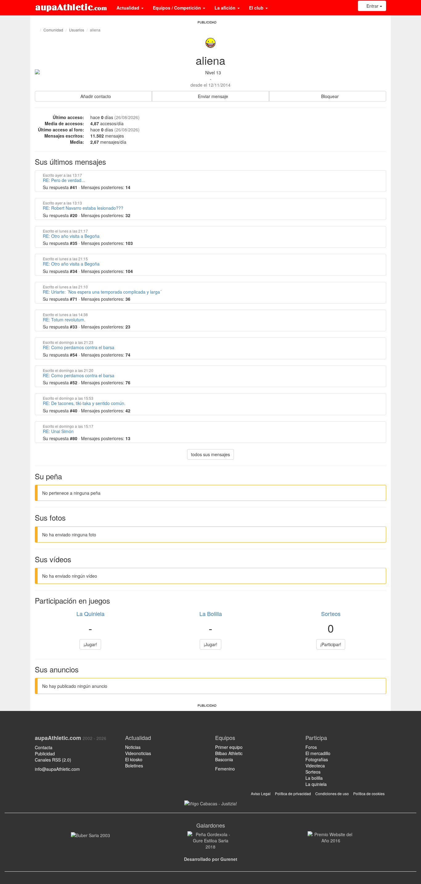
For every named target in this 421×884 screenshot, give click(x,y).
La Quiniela (90, 613)
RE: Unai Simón (58, 431)
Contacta (43, 747)
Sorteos (331, 613)
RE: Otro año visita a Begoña (71, 236)
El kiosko (133, 759)
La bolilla (314, 778)
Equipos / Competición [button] (177, 8)
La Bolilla (210, 613)
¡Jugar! (90, 644)
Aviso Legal (261, 793)
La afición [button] (226, 8)
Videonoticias (138, 753)
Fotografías (316, 759)
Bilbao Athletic (229, 753)
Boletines (134, 765)
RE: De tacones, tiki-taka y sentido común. (84, 403)
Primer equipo (229, 747)
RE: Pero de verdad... (64, 180)
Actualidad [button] (128, 8)
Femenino (225, 769)
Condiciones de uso (332, 793)
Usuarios (76, 29)
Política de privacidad (293, 793)
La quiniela (316, 784)
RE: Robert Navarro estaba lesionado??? (83, 208)
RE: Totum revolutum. (64, 319)
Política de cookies (369, 793)
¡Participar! (330, 644)
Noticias (133, 747)
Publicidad (45, 753)
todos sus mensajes (210, 454)
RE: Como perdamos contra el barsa (78, 347)
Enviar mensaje (212, 96)
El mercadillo (317, 753)
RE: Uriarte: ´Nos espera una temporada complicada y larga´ (102, 292)
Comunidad (53, 29)
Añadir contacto (95, 96)
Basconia (224, 759)
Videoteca (315, 765)
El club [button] (257, 8)
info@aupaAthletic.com (57, 769)
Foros (311, 747)
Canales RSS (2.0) (53, 760)
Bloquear (329, 96)
